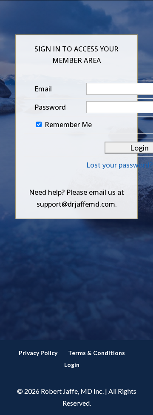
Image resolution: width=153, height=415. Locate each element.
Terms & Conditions (96, 352)
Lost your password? (119, 165)
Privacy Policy (38, 352)
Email (43, 89)
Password (50, 107)
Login (71, 364)
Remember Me (68, 124)
